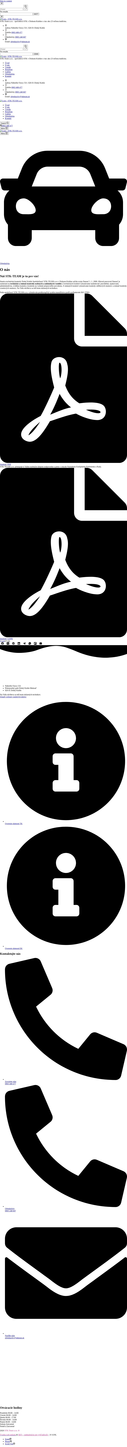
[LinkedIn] (19, 644)
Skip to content (6, 1)
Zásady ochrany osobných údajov (13, 697)
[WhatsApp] (30, 644)
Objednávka (10, 116)
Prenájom (8, 112)
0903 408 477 (7, 126)
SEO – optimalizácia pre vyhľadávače (33, 1435)
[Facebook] (2, 644)
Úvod (7, 105)
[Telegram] (24, 644)
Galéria (8, 114)
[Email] (40, 644)
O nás (7, 107)
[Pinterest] (13, 644)
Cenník (8, 109)
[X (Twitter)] (8, 644)
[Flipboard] (35, 644)
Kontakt (8, 118)
